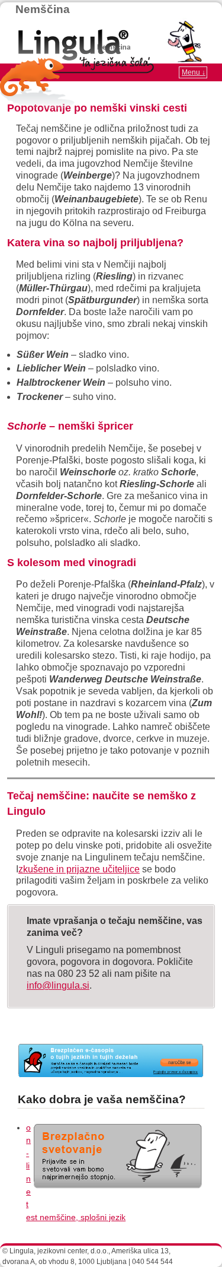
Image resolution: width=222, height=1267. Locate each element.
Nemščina (42, 9)
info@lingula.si (58, 985)
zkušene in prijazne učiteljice (79, 869)
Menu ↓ (193, 72)
